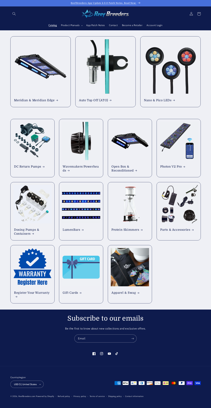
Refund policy (64, 396)
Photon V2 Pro (171, 166)
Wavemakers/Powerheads (81, 168)
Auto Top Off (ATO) (93, 100)
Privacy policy (80, 396)
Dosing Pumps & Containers (26, 231)
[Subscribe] (132, 338)
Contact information (134, 396)
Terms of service (97, 396)
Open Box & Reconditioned (122, 168)
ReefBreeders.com (26, 396)
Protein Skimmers (125, 229)
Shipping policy (115, 396)
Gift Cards (70, 292)
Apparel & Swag (123, 292)
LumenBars (71, 229)
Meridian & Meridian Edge (34, 100)
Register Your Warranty (32, 292)
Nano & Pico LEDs (158, 100)
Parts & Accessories (175, 229)
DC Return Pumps (27, 166)
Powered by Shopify (45, 396)
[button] (14, 14)
